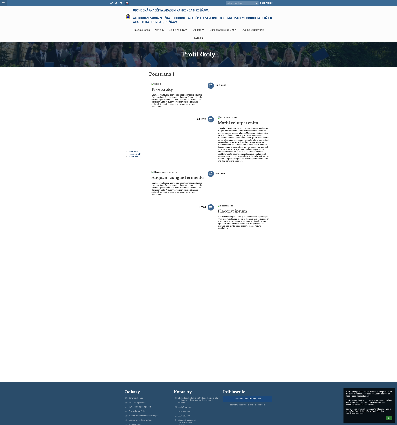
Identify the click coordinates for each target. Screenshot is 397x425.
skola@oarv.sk (184, 407)
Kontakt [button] (198, 37)
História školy (135, 154)
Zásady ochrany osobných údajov (143, 415)
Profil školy (133, 151)
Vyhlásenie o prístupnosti (140, 407)
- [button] (117, 3)
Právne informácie (137, 411)
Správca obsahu (136, 398)
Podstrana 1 (134, 156)
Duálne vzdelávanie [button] (253, 29)
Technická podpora (137, 402)
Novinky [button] (159, 29)
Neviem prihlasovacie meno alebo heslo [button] (247, 405)
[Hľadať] (256, 2)
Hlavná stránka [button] (141, 29)
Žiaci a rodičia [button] (177, 29)
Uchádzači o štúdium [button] (222, 29)
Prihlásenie (266, 3)
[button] (121, 3)
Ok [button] (389, 418)
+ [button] (112, 3)
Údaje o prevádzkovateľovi (140, 420)
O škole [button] (197, 29)
